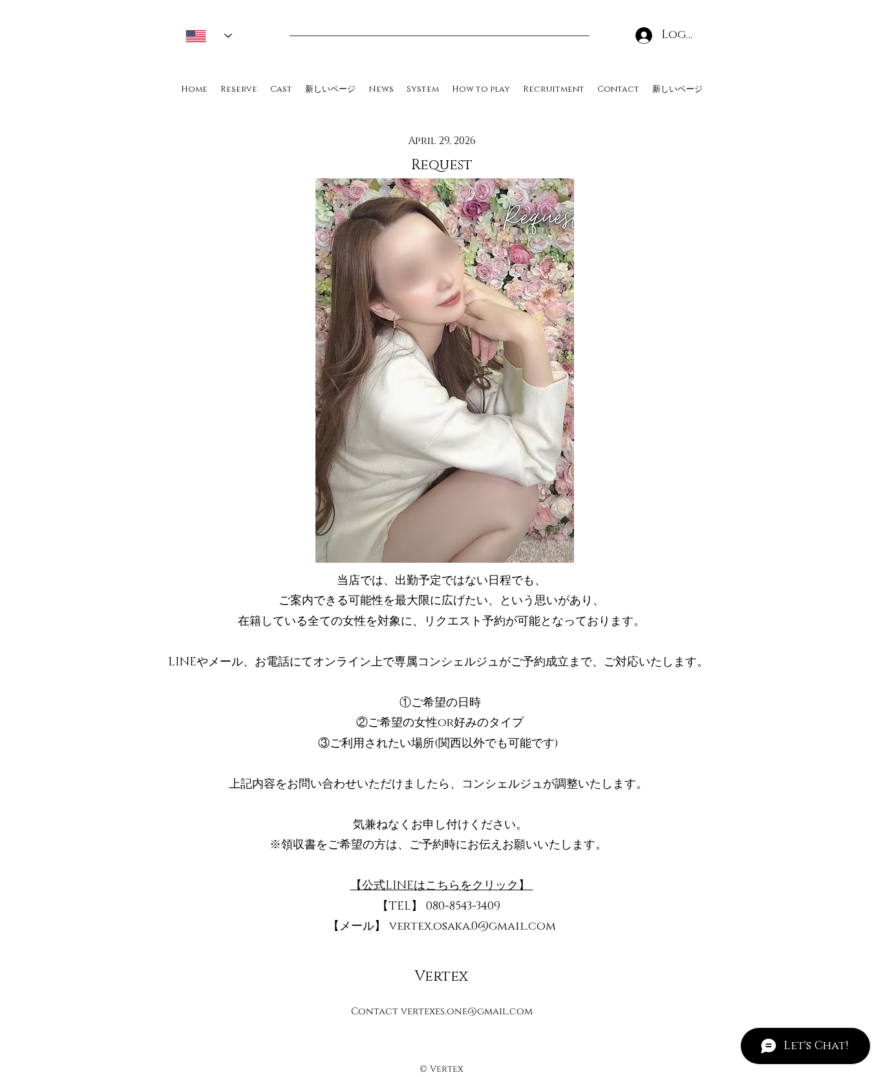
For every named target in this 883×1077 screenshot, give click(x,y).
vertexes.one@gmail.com (467, 1011)
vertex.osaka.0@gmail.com (472, 926)
